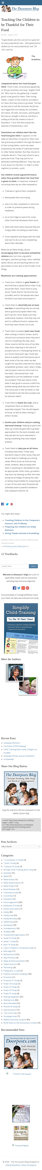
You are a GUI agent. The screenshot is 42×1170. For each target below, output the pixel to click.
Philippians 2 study (12, 970)
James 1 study (10, 941)
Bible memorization (12, 882)
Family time (8, 915)
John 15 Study (10, 944)
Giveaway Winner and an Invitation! (19, 756)
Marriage (8, 951)
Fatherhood (9, 922)
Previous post (10, 546)
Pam (4, 35)
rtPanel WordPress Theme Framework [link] (20, 1165)
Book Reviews (10, 889)
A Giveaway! (9, 759)
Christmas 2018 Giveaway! (15, 746)
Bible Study (8, 886)
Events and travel (11, 909)
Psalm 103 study (11, 983)
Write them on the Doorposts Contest (20, 1023)
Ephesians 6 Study (11, 905)
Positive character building (23, 540)
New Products (10, 957)
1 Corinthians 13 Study (13, 860)
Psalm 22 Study (10, 987)
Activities (7, 873)
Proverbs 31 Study (11, 980)
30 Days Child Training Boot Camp (18, 869)
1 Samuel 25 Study (11, 866)
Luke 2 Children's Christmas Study (18, 948)
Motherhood (9, 954)
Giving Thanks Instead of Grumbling (22, 533)
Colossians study (11, 892)
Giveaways (8, 925)
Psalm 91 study (10, 993)
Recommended (10, 1003)
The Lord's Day (10, 1013)
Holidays (7, 931)
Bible (6, 876)
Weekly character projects (15, 1019)
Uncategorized (10, 1016)
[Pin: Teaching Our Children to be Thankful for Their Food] (11, 504)
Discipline (4, 540)
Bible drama (9, 879)
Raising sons (9, 1000)
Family (11, 540)
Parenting (8, 967)
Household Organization (14, 935)
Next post (22, 546)
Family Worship (10, 918)
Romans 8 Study (11, 1006)
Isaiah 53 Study (10, 938)
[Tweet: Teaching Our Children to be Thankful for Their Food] (7, 504)
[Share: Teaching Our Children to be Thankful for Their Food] (2, 504)
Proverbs (8, 977)
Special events (10, 1010)
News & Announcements (14, 961)
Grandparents (10, 928)
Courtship (8, 896)
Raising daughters (11, 996)
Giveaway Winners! (12, 743)
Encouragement (11, 902)
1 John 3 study (10, 863)
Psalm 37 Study (10, 990)
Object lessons (10, 964)
